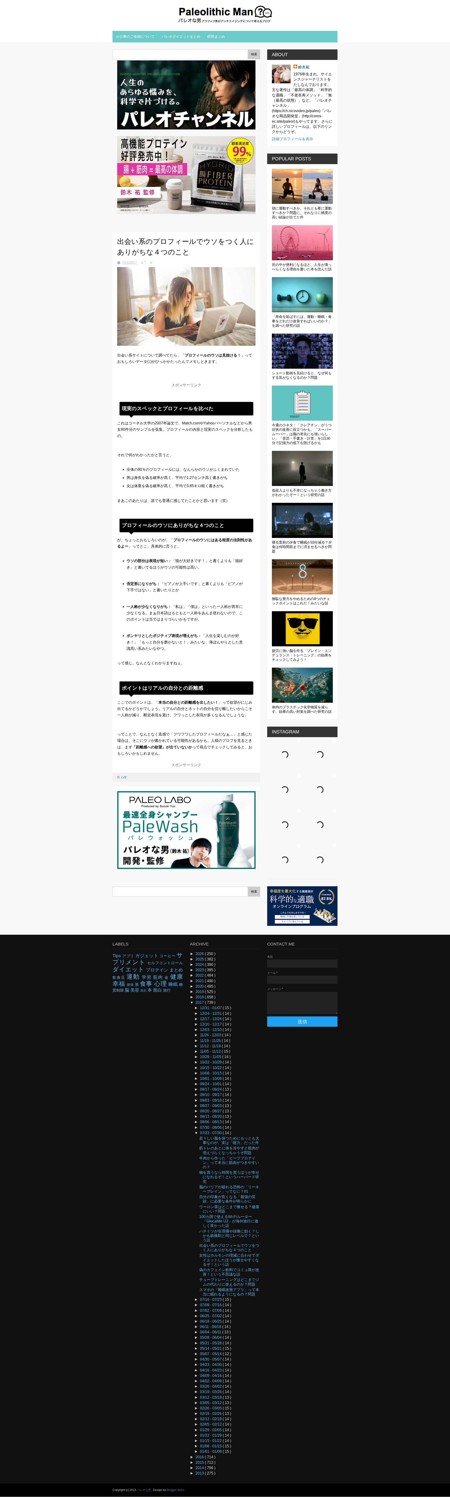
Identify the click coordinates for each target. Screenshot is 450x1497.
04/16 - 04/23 (211, 1370)
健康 (176, 976)
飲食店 (119, 977)
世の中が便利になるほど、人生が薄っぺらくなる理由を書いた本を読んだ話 (302, 267)
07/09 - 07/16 (211, 1305)
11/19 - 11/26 (211, 1041)
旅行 (167, 990)
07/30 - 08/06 (211, 1127)
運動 (134, 976)
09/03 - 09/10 (211, 1100)
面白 (158, 990)
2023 (200, 970)
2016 (200, 1457)
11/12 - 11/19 (211, 1046)
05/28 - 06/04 (211, 1337)
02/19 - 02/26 (211, 1414)
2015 (200, 1462)
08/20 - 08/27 (211, 1111)
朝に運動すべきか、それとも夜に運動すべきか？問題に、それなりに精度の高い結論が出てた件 (302, 212)
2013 (200, 1473)
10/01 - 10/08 (211, 1079)
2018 (200, 997)
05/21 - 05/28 (211, 1343)
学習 (147, 977)
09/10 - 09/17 (211, 1095)
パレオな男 (144, 1490)
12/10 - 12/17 (211, 1024)
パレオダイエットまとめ (181, 36)
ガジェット (147, 955)
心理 (124, 777)
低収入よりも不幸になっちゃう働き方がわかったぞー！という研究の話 (302, 492)
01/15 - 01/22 (211, 1441)
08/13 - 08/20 (211, 1116)
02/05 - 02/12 (211, 1424)
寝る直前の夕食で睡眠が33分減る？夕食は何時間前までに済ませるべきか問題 (302, 546)
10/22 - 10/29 (211, 1062)
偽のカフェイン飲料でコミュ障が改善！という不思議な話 (229, 1272)
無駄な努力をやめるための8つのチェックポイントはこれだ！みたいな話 (301, 601)
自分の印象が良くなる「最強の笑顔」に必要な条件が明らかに (227, 1199)
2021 (200, 981)
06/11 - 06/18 (211, 1327)
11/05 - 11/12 (211, 1051)
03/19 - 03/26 (211, 1392)
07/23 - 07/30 (211, 1133)
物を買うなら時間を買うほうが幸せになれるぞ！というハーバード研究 (229, 1176)
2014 (200, 1468)
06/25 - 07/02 (211, 1316)
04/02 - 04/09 (211, 1381)
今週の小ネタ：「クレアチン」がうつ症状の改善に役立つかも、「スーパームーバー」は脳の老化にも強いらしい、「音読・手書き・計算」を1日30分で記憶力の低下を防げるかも (302, 434)
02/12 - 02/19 (211, 1419)
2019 (200, 992)
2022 (200, 975)
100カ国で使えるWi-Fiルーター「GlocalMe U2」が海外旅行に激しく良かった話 (228, 1221)
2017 (200, 1002)
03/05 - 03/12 (211, 1403)
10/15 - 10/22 (211, 1068)
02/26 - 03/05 (211, 1408)
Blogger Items (175, 1490)
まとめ (176, 969)
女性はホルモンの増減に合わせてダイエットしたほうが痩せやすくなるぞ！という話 (229, 1259)
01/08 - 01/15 (211, 1446)
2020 (200, 986)
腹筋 (143, 990)
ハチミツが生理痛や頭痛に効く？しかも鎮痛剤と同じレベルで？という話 (229, 1235)
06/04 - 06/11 (211, 1332)
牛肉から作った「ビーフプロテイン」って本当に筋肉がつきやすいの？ (229, 1162)
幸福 (119, 983)
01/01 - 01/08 (211, 1451)
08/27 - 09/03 (211, 1106)
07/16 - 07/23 (211, 1300)
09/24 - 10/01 (211, 1084)
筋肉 (159, 977)
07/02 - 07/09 (211, 1311)
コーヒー (168, 956)
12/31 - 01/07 (211, 1008)
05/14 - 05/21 (211, 1348)
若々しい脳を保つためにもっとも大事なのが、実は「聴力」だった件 (229, 1140)
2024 (200, 965)
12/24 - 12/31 (211, 1013)
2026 (200, 954)
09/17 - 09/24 (211, 1089)
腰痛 (131, 984)
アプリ (128, 956)
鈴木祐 (303, 67)
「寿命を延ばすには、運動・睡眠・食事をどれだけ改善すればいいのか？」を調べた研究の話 (302, 321)
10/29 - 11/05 (211, 1057)
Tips (117, 955)
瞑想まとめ (216, 36)
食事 (147, 983)
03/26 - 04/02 (211, 1386)
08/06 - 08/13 (211, 1122)
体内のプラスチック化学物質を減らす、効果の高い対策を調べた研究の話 (302, 709)
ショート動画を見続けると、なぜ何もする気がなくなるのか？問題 (302, 375)
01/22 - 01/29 (211, 1435)
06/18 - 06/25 (211, 1321)
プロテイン (157, 969)
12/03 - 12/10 (211, 1030)
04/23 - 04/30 (211, 1365)
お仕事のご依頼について (135, 36)
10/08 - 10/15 (211, 1073)
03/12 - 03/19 (211, 1397)
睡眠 (174, 984)
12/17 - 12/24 (211, 1019)
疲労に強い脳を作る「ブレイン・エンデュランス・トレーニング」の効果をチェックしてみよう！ (302, 655)
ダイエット (129, 969)
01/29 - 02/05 (211, 1430)
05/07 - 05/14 (211, 1354)
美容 (135, 990)
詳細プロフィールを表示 (292, 139)
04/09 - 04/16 (211, 1376)
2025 (200, 959)
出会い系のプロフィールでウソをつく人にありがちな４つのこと (229, 1247)
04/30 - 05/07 (211, 1359)
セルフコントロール (165, 963)
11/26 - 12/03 (211, 1035)
